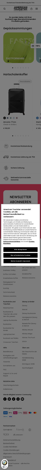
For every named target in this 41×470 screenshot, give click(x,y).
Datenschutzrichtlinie (11, 241)
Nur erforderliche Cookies (20, 255)
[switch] (5, 467)
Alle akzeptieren (20, 249)
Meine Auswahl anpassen (20, 261)
